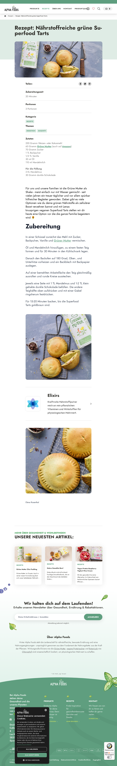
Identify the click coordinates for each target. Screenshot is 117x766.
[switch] (109, 757)
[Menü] (113, 743)
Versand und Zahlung (51, 760)
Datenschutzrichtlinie (68, 760)
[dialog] (32, 735)
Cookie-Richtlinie (84, 760)
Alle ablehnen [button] (32, 749)
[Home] (5, 16)
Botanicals (93, 648)
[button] (32, 760)
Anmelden (93, 617)
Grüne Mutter (59, 648)
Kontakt (68, 9)
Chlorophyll (27, 651)
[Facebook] (11, 719)
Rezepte (45, 9)
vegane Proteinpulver (76, 648)
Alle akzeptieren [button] (32, 755)
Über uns (56, 9)
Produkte (34, 9)
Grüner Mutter (62, 241)
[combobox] (46, 710)
